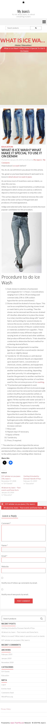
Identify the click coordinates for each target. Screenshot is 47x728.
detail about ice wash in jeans (20, 177)
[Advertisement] (23, 76)
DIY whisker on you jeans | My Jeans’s (20, 504)
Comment (6, 523)
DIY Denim (5, 671)
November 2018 (7, 662)
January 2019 (6, 658)
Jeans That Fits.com (17, 723)
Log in (3, 685)
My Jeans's (38, 160)
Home (17, 45)
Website (5, 566)
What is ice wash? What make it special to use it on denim (23, 636)
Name (4, 545)
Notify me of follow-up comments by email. (19, 583)
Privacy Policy (6, 709)
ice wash (15, 165)
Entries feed (6, 689)
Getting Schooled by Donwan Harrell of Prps (18, 628)
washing (40, 382)
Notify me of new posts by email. (14, 594)
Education (26, 45)
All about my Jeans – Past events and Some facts (23, 508)
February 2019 (6, 654)
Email (4, 556)
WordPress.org (7, 697)
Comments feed (7, 693)
